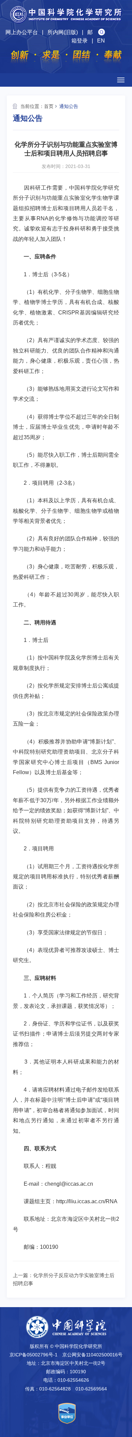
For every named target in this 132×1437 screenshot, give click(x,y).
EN (101, 41)
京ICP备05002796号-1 (33, 1354)
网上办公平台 (21, 32)
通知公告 (68, 106)
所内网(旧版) (62, 32)
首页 (48, 106)
